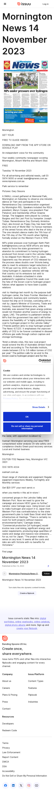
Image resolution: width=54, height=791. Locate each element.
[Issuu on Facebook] (5, 785)
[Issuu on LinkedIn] (13, 785)
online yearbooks (24, 621)
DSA (4, 766)
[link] (45, 4)
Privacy (6, 747)
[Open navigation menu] (5, 4)
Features (32, 688)
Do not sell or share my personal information (27, 427)
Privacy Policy (10, 398)
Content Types (35, 681)
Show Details (38, 407)
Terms (5, 743)
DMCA (5, 761)
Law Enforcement (11, 752)
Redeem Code (9, 730)
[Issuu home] (24, 3)
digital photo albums (15, 625)
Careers (6, 688)
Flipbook (32, 694)
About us (6, 681)
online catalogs (41, 621)
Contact (6, 708)
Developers (8, 723)
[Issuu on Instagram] (28, 785)
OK (27, 416)
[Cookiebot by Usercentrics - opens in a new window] (39, 361)
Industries (33, 701)
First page (7, 551)
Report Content (10, 757)
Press (5, 701)
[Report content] (49, 566)
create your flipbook (26, 628)
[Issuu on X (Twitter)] (21, 785)
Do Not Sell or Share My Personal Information (24, 776)
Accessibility (8, 771)
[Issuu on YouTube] (36, 785)
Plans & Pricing (9, 694)
